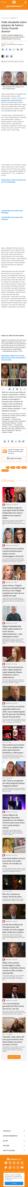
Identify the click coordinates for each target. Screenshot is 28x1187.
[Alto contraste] (2, 56)
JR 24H (5, 1141)
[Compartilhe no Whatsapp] (14, 49)
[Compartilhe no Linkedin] (10, 49)
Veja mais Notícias (14, 1057)
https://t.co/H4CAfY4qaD (14, 349)
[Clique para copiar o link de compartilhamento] (21, 49)
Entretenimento (10, 1136)
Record (6, 1146)
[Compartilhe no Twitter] (3, 49)
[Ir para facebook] (10, 1162)
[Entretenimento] (14, 7)
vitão (8, 467)
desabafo (24, 467)
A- (11, 56)
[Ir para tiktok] (10, 1167)
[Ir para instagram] (14, 1162)
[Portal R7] (14, 2)
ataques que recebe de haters (11, 100)
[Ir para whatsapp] (18, 1167)
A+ (7, 56)
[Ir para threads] (22, 1162)
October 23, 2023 (17, 351)
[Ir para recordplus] (6, 1167)
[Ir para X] (14, 1167)
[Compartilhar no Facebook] (7, 49)
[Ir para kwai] (18, 1162)
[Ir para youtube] (22, 1167)
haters (18, 467)
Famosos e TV (14, 18)
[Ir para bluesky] (6, 1162)
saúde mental (5, 470)
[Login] (25, 2)
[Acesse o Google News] (18, 49)
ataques (13, 467)
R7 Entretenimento (5, 18)
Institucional (9, 1150)
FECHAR (14, 1183)
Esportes (7, 1131)
